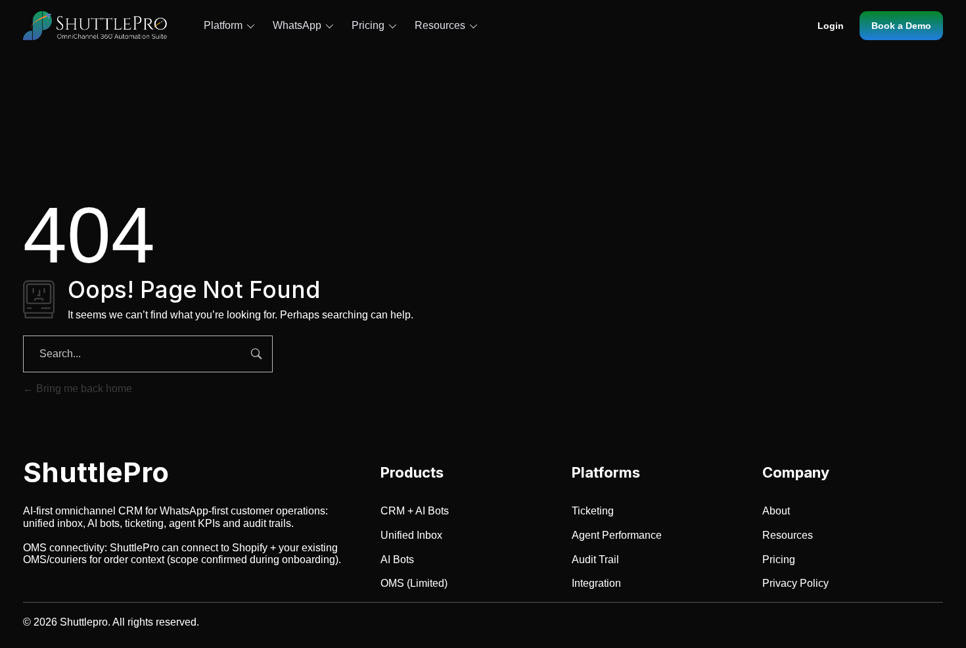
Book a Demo (901, 25)
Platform (223, 25)
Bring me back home (83, 388)
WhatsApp (297, 25)
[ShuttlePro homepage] (95, 25)
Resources (440, 25)
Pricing (368, 25)
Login (830, 25)
